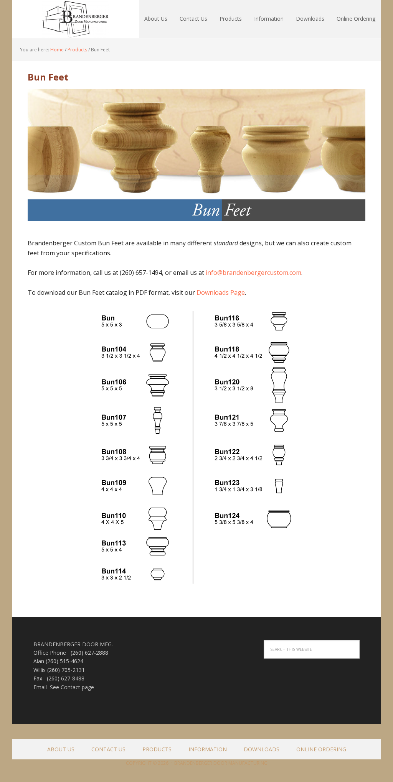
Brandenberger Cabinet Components (62, 19)
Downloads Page (220, 292)
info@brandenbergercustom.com (253, 272)
